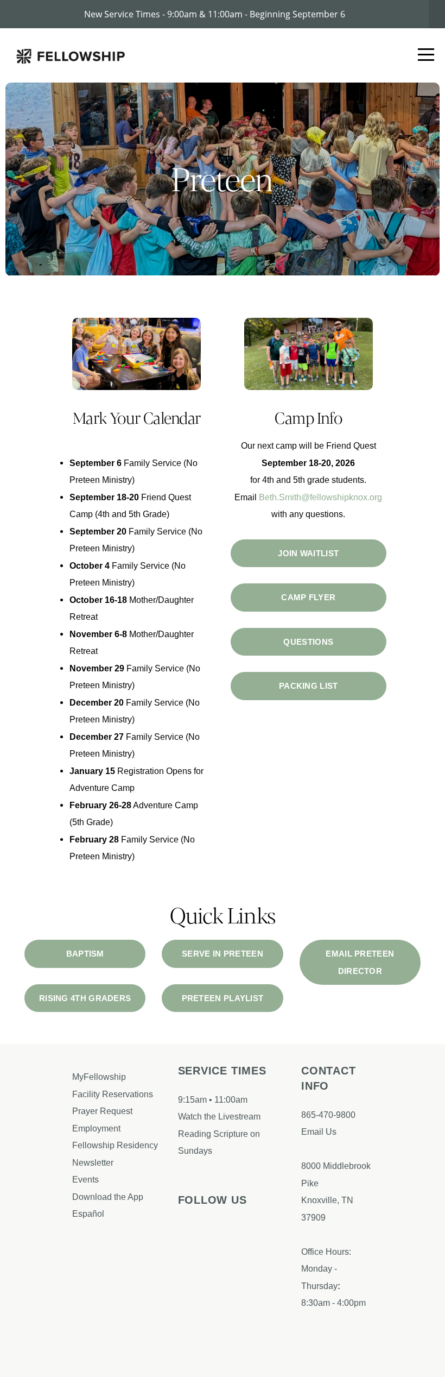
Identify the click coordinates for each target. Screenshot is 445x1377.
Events (85, 1179)
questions (308, 641)
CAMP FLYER (308, 597)
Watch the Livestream (219, 1116)
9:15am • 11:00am (212, 1099)
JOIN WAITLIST (308, 553)
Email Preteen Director (360, 962)
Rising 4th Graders (85, 998)
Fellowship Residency (115, 1145)
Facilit (84, 1094)
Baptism (85, 953)
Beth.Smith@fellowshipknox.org (320, 497)
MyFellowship (99, 1077)
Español (88, 1213)
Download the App (108, 1197)
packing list (308, 685)
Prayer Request (103, 1111)
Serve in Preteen (222, 953)
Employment (97, 1128)
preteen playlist (223, 998)
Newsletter (92, 1162)
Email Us (318, 1131)
